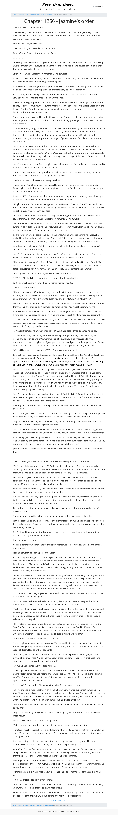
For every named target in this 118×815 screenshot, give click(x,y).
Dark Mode (99, 6)
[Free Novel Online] (58, 6)
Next (65, 800)
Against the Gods (23, 15)
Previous (53, 800)
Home (14, 15)
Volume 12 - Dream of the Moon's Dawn (41, 15)
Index (60, 800)
